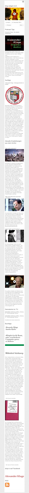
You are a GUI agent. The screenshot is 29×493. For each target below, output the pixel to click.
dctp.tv (8, 22)
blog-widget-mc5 (11, 6)
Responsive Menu (23, 1)
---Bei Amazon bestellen (10, 398)
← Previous (8, 25)
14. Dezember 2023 (16, 22)
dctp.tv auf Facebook (12, 468)
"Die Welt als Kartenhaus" (11, 274)
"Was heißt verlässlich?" (11, 148)
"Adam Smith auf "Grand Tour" (12, 229)
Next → (21, 25)
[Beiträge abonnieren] (7, 483)
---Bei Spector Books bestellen (11, 464)
